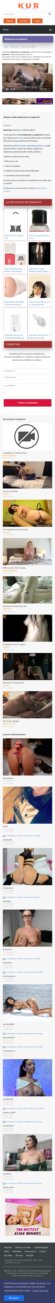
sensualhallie (9, 1037)
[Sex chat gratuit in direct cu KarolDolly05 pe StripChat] (27, 1003)
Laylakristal (8, 1099)
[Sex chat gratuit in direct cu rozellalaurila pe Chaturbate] (22, 1047)
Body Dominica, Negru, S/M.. (14, 236)
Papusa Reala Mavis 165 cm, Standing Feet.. (39, 303)
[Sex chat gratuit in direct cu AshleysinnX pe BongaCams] (27, 757)
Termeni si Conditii (23, 1247)
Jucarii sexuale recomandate (24, 202)
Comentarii (13, 344)
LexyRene (7, 1174)
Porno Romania (21, 1260)
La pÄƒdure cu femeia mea (15, 453)
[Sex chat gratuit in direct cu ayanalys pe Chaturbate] (21, 897)
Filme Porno (15, 47)
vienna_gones (9, 976)
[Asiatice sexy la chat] (27, 1217)
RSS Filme (8, 1255)
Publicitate (17, 1251)
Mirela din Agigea (11, 721)
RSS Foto (19, 1255)
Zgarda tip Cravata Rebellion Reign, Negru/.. (39, 270)
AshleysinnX (8, 778)
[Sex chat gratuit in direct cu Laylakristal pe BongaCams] (27, 1078)
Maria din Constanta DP (13, 682)
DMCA (6, 1251)
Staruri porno (30, 1251)
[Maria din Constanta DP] (27, 666)
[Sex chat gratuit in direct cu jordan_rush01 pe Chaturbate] (23, 1108)
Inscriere (24, 21)
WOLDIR (29, 1255)
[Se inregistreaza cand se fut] (27, 513)
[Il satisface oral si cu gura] (27, 628)
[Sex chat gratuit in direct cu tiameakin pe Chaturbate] (21, 959)
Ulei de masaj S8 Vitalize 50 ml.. (39, 236)
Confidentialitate (41, 1247)
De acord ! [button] (14, 1298)
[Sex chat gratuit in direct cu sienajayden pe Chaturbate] (22, 1122)
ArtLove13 (7, 949)
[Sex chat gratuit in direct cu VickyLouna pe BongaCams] (27, 866)
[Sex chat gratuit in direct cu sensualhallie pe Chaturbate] (22, 1034)
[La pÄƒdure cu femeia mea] (27, 436)
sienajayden (8, 1125)
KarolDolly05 (8, 1024)
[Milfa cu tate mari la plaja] (27, 551)
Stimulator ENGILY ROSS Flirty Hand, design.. (39, 336)
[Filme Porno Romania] (27, 5)
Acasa (6, 47)
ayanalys (7, 901)
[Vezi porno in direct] (27, 101)
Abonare (8, 1247)
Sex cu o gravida (10, 491)
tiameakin (7, 962)
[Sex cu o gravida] (27, 475)
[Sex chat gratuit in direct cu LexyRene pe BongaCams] (27, 1152)
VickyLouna (8, 888)
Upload (9, 21)
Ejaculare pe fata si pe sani (15, 606)
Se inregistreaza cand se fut (15, 529)
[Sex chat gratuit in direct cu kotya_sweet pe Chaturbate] (22, 1183)
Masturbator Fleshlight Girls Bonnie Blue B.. (14, 303)
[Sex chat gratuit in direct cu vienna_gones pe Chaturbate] (23, 972)
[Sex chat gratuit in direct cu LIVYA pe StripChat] (27, 805)
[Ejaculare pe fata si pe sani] (27, 590)
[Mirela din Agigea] (27, 705)
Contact (42, 1251)
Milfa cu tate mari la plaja (14, 568)
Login (37, 21)
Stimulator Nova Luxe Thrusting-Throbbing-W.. (15, 336)
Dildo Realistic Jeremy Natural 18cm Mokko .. (14, 270)
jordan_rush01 (9, 1112)
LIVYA (5, 826)
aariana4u (7, 839)
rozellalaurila (9, 1051)
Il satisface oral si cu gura (14, 644)
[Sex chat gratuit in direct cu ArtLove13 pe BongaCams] (27, 928)
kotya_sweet (8, 1187)
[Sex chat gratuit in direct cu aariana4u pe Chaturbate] (21, 836)
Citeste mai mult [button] (40, 1290)
